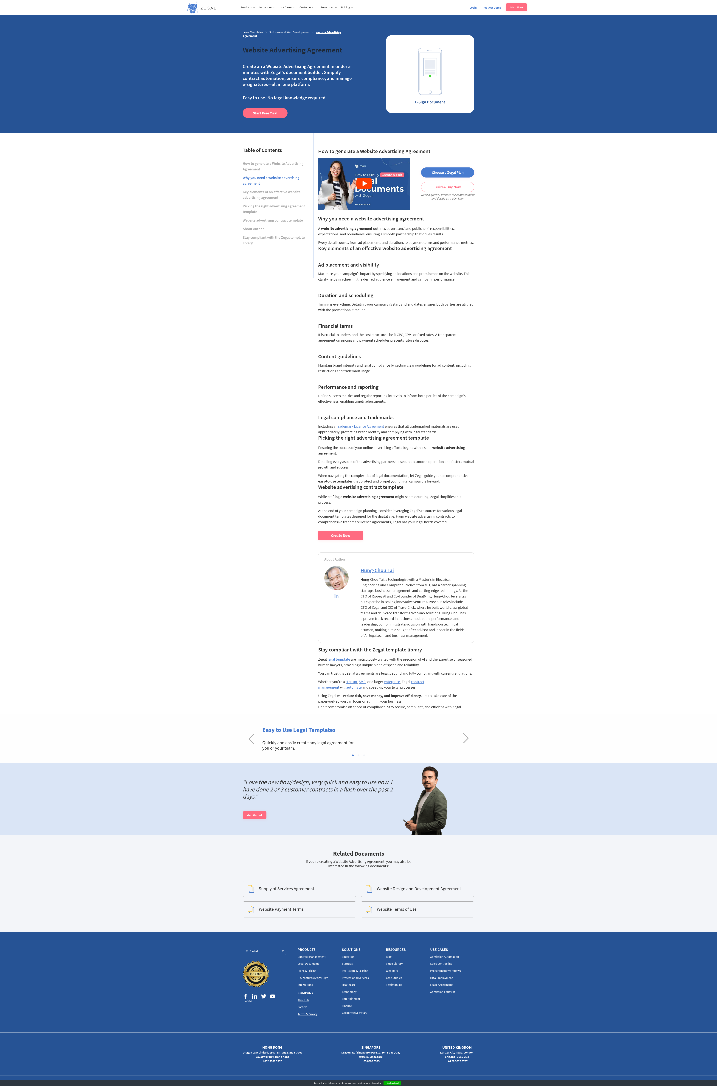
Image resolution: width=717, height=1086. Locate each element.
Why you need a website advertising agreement (271, 180)
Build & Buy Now (447, 187)
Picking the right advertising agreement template (274, 209)
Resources (327, 7)
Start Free (516, 7)
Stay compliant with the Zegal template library (274, 240)
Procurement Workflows (445, 971)
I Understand (392, 1083)
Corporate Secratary (354, 1013)
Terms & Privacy (307, 1014)
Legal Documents (308, 963)
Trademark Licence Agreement (360, 426)
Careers (302, 1007)
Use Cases (286, 7)
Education (348, 957)
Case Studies (394, 978)
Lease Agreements (441, 985)
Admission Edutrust (442, 992)
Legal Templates (253, 32)
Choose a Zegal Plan (448, 172)
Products (246, 7)
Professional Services (355, 978)
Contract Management (311, 957)
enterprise (392, 681)
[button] (353, 755)
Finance (347, 1006)
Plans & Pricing (307, 971)
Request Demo (492, 7)
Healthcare (349, 985)
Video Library (394, 963)
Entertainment (351, 999)
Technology (349, 992)
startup (351, 681)
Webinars (392, 971)
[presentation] (251, 738)
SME (362, 681)
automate (354, 687)
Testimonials (394, 985)
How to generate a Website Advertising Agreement (273, 166)
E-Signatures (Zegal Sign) (313, 978)
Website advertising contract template (273, 220)
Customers (306, 7)
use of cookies (374, 1083)
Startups (347, 963)
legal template (339, 659)
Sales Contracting (441, 963)
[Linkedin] (336, 596)
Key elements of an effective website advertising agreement (271, 194)
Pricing (345, 7)
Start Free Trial (265, 113)
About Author (253, 228)
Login (473, 7)
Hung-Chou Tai (377, 570)
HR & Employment (441, 978)
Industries (265, 7)
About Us (303, 1000)
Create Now (340, 535)
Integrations (305, 985)
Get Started (254, 815)
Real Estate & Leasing (355, 971)
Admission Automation (444, 957)
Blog (389, 957)
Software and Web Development (289, 32)
